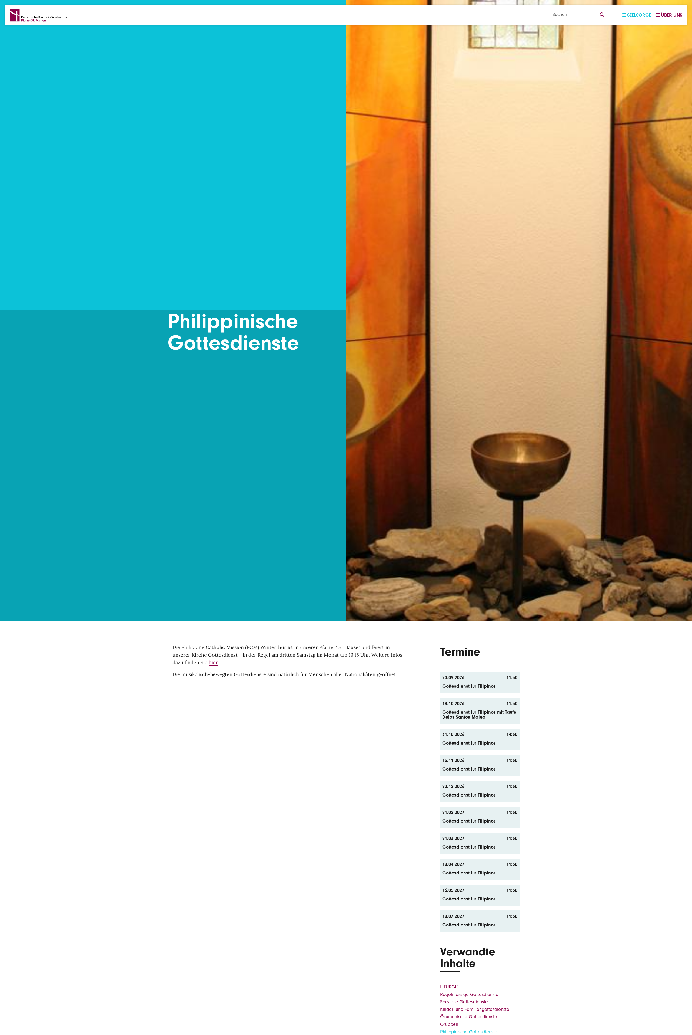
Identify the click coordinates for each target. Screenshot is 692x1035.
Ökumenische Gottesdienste (468, 1017)
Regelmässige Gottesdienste (469, 994)
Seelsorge (639, 15)
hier (213, 662)
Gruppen (449, 1024)
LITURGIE (449, 987)
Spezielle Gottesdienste (464, 1002)
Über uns (671, 15)
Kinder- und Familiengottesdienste (474, 1009)
